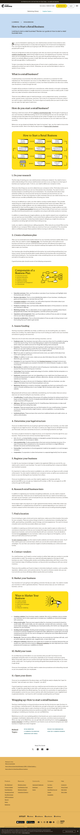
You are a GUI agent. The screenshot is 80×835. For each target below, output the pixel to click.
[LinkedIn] (47, 822)
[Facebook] (38, 822)
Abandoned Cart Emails (31, 733)
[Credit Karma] (39, 816)
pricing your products (26, 209)
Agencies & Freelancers (37, 785)
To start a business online (19, 540)
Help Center (64, 789)
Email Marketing (8, 789)
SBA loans (17, 403)
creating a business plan (19, 54)
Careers (49, 792)
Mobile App (7, 804)
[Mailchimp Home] (6, 6)
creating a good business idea (42, 112)
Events (34, 789)
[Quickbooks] (48, 816)
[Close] (78, 831)
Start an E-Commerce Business (56, 731)
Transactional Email (9, 792)
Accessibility (50, 794)
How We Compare (9, 794)
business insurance (45, 361)
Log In (71, 5)
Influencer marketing (43, 643)
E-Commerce (15, 22)
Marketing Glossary (22, 789)
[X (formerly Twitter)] (41, 822)
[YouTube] (50, 822)
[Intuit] (22, 817)
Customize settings (69, 831)
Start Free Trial (61, 5)
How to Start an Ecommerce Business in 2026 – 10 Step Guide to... (20, 766)
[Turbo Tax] (30, 816)
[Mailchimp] (57, 816)
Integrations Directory (23, 792)
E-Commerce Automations (31, 731)
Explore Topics (47, 11)
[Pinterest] (53, 822)
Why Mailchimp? (8, 785)
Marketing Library (33, 11)
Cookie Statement (26, 832)
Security (7, 799)
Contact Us (63, 785)
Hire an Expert (64, 787)
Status (6, 802)
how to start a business (51, 126)
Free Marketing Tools (23, 787)
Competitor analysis (20, 301)
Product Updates (9, 787)
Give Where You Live (52, 789)
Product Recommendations (55, 729)
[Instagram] (44, 822)
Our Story (50, 785)
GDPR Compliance (9, 797)
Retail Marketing (29, 22)
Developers (35, 787)
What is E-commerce (10, 763)
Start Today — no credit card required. (50, 1)
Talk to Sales (64, 792)
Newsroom (50, 787)
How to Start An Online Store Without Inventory (16, 769)
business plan (35, 241)
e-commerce (23, 533)
